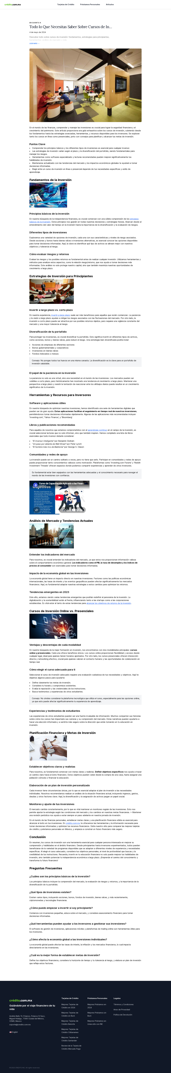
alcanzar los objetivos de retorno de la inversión (109, 603)
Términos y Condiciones (124, 1004)
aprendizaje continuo (97, 430)
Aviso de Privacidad (122, 1009)
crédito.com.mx (73, 823)
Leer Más (33, 43)
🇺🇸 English (13, 1032)
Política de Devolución (123, 1015)
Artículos (110, 4)
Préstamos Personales (90, 4)
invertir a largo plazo (60, 315)
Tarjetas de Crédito (65, 4)
